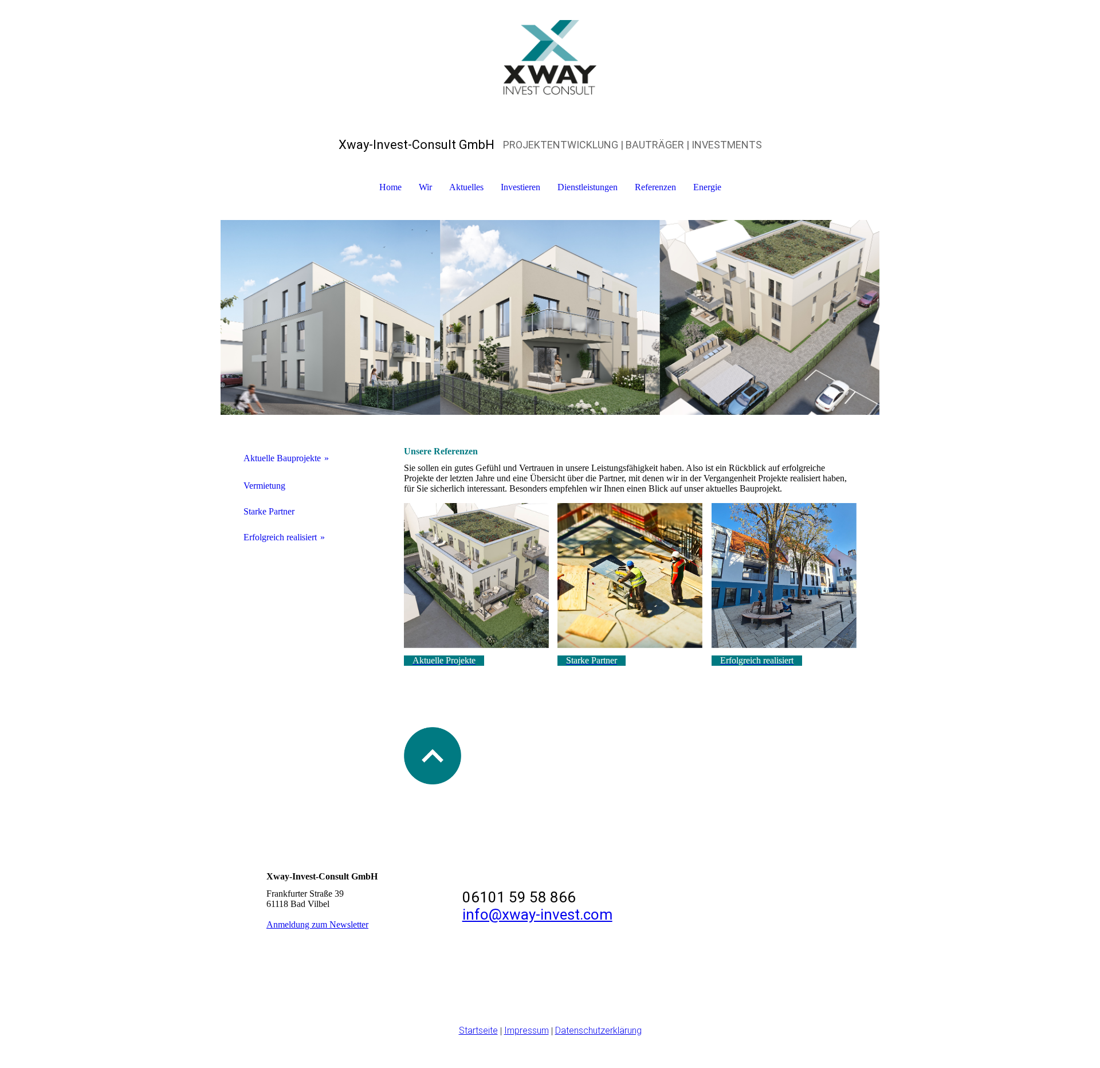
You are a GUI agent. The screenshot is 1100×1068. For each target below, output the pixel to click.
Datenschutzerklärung (598, 1030)
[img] (550, 57)
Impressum (526, 1030)
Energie (707, 187)
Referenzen (655, 187)
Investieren (520, 187)
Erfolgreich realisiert (280, 537)
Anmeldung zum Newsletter (317, 924)
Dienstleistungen (587, 187)
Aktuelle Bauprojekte (282, 458)
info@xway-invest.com (537, 914)
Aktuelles (466, 187)
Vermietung (264, 485)
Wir (425, 187)
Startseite (478, 1030)
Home (390, 187)
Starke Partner (268, 511)
